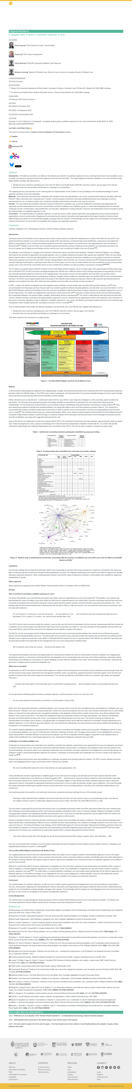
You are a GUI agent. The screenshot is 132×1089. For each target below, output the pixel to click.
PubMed (14, 136)
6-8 (105, 264)
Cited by (14, 141)
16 (70, 302)
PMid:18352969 (101, 993)
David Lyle (18, 54)
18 (114, 404)
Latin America (73, 1077)
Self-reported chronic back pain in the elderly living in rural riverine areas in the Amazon (45, 1020)
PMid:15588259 (44, 1008)
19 (20, 411)
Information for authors (17, 1069)
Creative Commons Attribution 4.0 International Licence (51, 132)
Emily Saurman (20, 45)
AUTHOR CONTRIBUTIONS (19, 128)
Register (100, 1074)
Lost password (102, 1077)
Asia (69, 1069)
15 (78, 295)
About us (12, 1067)
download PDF (17, 146)
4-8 (96, 248)
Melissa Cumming (21, 72)
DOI (55, 940)
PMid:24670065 (38, 963)
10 (107, 264)
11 (108, 264)
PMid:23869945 (66, 928)
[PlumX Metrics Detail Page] (15, 156)
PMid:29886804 (14, 948)
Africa (70, 1067)
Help (98, 1079)
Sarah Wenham (20, 63)
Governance (13, 1079)
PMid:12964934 (14, 934)
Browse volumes (44, 1069)
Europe (70, 1074)
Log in (99, 1072)
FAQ (10, 1072)
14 (73, 292)
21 (45, 846)
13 (111, 285)
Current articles (43, 1067)
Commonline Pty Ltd (115, 1086)
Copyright (12, 1077)
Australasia (72, 1072)
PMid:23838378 (25, 984)
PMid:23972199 (109, 1002)
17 (72, 302)
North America (73, 1079)
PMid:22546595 (63, 940)
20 (19, 754)
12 (24, 271)
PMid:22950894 (25, 972)
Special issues (43, 1072)
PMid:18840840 (68, 990)
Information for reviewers (18, 1074)
